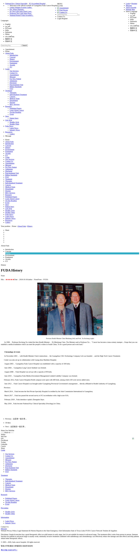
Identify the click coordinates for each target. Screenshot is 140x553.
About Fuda (9, 53)
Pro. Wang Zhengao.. (17, 9)
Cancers (12, 96)
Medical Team (14, 98)
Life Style (8, 120)
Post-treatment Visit (16, 85)
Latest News (14, 128)
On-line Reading (15, 112)
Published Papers (15, 108)
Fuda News (9, 126)
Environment (14, 61)
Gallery (12, 134)
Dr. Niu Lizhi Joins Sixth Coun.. (21, 11)
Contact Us (61, 17)
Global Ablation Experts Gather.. (21, 7)
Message (129, 5)
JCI (11, 67)
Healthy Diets (14, 124)
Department (14, 100)
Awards (12, 65)
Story (7, 116)
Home (7, 51)
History (12, 59)
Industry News (15, 130)
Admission (13, 81)
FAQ (11, 89)
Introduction (14, 55)
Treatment (8, 91)
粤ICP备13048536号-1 (9, 550)
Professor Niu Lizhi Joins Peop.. (21, 13)
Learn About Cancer (17, 110)
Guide (7, 69)
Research (8, 106)
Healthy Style (14, 122)
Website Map (130, 9)
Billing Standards (16, 87)
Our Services (14, 71)
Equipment (13, 63)
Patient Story (14, 118)
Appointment (9, 49)
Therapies (13, 93)
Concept (12, 57)
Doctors (12, 102)
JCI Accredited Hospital (37, 3)
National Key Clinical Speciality (16, 3)
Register (134, 3)
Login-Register (62, 18)
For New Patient (15, 79)
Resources (8, 132)
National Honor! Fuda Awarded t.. (21, 15)
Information (5, 517)
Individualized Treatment (18, 95)
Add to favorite (131, 7)
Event (12, 114)
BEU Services (14, 104)
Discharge (13, 83)
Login (128, 3)
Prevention (4, 508)
